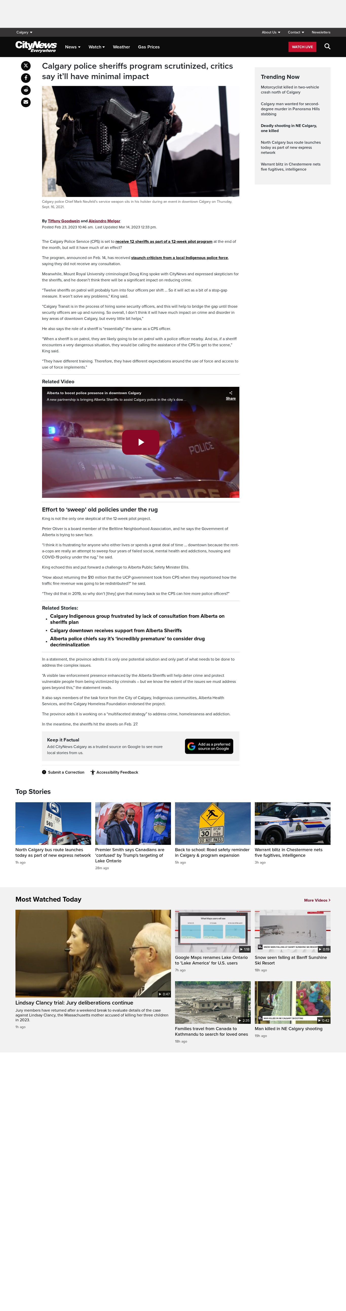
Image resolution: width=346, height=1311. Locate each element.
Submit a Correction (66, 772)
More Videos (316, 900)
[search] (327, 46)
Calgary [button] (22, 32)
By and (81, 221)
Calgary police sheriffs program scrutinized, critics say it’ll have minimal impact (137, 71)
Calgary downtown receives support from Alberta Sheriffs (116, 631)
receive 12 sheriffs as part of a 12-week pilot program (164, 241)
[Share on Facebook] (26, 78)
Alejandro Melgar (104, 221)
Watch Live (302, 47)
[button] (271, 32)
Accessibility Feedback (117, 772)
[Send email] (26, 102)
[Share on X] (26, 66)
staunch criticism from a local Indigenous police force (179, 257)
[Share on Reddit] (26, 90)
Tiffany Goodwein (64, 221)
